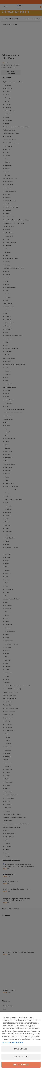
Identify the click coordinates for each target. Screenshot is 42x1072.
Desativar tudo (21, 1056)
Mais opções (20, 1048)
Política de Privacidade (12, 1042)
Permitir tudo (21, 1064)
